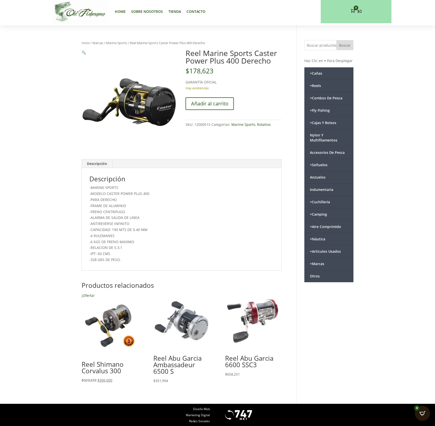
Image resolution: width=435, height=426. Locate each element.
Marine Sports (116, 43)
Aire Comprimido (325, 226)
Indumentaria (321, 189)
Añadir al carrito (209, 103)
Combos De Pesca (326, 98)
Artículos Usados (325, 251)
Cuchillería (320, 202)
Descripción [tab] (97, 163)
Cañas (316, 73)
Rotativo (264, 124)
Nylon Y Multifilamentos (323, 138)
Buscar (345, 45)
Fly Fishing (320, 110)
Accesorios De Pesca (327, 152)
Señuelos (319, 164)
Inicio (86, 43)
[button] (84, 52)
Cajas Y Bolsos (323, 122)
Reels (315, 85)
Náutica (317, 239)
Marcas (97, 43)
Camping (318, 214)
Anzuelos (317, 177)
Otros (315, 276)
